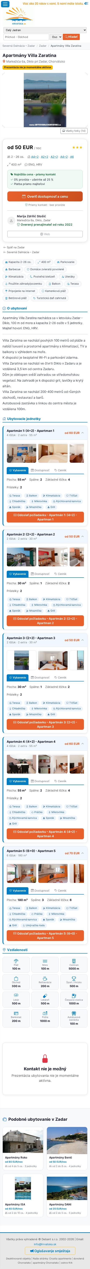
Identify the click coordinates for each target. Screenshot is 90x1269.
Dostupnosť (42, 470)
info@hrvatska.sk (45, 1244)
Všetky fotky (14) (76, 130)
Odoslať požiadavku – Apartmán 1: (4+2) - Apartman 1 (47, 517)
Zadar (42, 45)
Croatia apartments (60, 1258)
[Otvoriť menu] (5, 4)
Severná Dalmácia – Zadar (19, 45)
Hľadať (73, 36)
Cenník (62, 470)
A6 (72, 156)
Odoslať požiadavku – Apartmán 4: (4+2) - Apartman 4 (47, 834)
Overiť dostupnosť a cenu (47, 196)
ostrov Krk (66, 1262)
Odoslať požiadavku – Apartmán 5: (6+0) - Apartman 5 (47, 936)
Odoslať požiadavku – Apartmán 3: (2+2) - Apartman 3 (47, 724)
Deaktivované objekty (18, 1258)
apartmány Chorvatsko (46, 1262)
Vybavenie (19, 470)
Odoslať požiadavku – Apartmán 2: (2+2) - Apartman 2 (47, 621)
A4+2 (35, 156)
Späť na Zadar (16, 247)
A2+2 (44, 156)
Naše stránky (40, 1258)
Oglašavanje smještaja (52, 1251)
